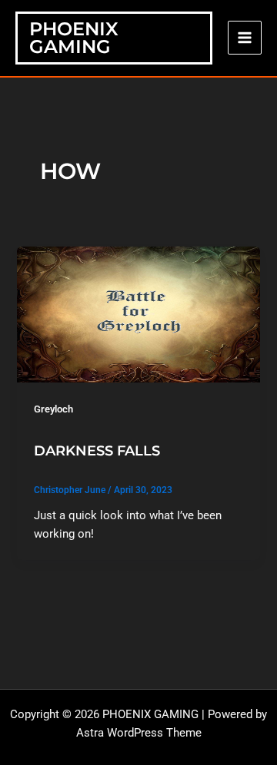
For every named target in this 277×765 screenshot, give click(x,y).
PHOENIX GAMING (73, 38)
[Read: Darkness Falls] (138, 313)
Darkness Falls (97, 450)
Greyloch (53, 409)
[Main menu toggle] (245, 38)
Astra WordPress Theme (139, 733)
